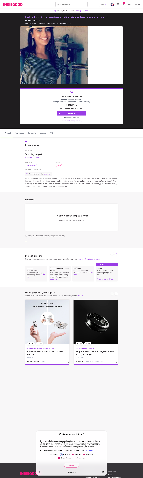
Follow (71, 113)
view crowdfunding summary (71, 121)
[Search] (58, 4)
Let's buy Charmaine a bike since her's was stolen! (66, 17)
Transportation (31, 165)
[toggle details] (69, 363)
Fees (110, 475)
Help (79, 259)
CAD (102, 4)
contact (36, 158)
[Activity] (123, 4)
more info (28, 158)
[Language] (112, 4)
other (59, 165)
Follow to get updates (105, 279)
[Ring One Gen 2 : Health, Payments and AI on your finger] (96, 322)
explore (80, 296)
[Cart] (117, 4)
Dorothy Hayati (33, 20)
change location (82, 11)
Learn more (54, 279)
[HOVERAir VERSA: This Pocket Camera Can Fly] (47, 322)
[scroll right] (116, 294)
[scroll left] (112, 253)
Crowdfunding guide (92, 259)
